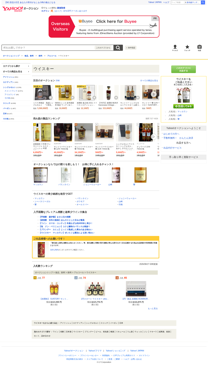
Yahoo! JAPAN (154, 2)
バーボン (6, 108)
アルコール (51, 56)
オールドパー (82, 204)
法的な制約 (54, 250)
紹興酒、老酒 (164, 332)
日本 (5, 113)
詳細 (58, 80)
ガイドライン (144, 355)
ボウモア (81, 201)
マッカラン (38, 184)
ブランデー (89, 332)
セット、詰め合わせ (42, 336)
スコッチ (6, 103)
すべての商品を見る (149, 80)
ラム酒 (130, 332)
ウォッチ (187, 50)
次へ (154, 94)
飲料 (40, 56)
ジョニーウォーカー (92, 184)
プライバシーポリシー (67, 355)
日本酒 (68, 332)
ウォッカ (138, 332)
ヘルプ (166, 2)
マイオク (175, 50)
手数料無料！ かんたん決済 (178, 138)
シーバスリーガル (42, 201)
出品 (199, 50)
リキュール (120, 332)
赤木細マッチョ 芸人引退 (194, 2)
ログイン (45, 11)
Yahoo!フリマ (95, 350)
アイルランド (10, 94)
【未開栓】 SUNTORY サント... (54, 299)
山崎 (110, 184)
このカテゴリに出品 (183, 69)
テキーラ (153, 332)
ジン (146, 332)
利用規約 (106, 355)
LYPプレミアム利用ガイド (124, 355)
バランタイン (64, 184)
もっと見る (153, 308)
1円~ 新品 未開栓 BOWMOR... (136, 299)
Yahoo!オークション (74, 350)
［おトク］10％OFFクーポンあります (70, 11)
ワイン (55, 332)
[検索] (203, 2)
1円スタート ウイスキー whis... (95, 299)
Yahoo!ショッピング (115, 350)
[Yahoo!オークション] (21, 7)
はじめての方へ (171, 133)
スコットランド (11, 91)
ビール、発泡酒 (102, 332)
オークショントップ (11, 56)
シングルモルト (9, 87)
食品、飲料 (29, 56)
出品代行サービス (172, 147)
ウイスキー (78, 332)
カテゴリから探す (11, 66)
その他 (7, 98)
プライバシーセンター (89, 355)
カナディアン (8, 82)
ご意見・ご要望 (113, 359)
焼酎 (62, 332)
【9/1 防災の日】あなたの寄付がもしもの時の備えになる (30, 2)
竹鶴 (121, 204)
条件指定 (130, 48)
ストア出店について (95, 359)
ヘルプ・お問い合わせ (132, 359)
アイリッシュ (8, 77)
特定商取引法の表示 (74, 359)
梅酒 (112, 332)
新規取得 (61, 8)
